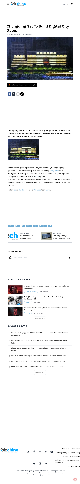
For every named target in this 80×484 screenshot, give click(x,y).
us (15, 190)
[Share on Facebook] (9, 94)
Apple (28, 313)
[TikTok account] (46, 452)
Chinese (37, 190)
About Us (65, 449)
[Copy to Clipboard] (22, 94)
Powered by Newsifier (40, 479)
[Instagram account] (40, 452)
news (48, 190)
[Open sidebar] (8, 4)
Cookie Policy (75, 453)
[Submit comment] (69, 257)
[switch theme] (68, 3)
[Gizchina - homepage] (18, 4)
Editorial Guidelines (72, 456)
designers (54, 170)
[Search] (64, 4)
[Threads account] (40, 463)
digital (35, 226)
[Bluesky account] (34, 463)
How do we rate (74, 466)
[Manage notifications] (75, 479)
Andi (12, 34)
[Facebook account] (34, 452)
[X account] (28, 452)
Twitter (22, 190)
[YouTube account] (51, 452)
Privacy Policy (62, 453)
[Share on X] (13, 94)
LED (37, 176)
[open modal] (72, 4)
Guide (28, 302)
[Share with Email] (18, 94)
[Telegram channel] (46, 463)
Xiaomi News (31, 292)
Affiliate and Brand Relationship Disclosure (67, 461)
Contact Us (76, 449)
